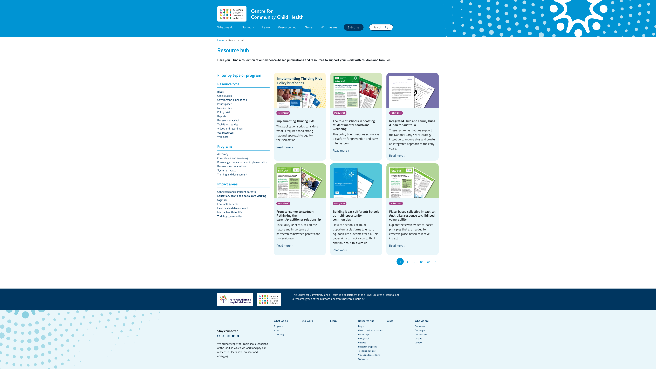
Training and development (232, 174)
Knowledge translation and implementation (242, 162)
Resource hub (287, 27)
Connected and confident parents (236, 192)
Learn (266, 27)
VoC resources (225, 133)
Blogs (220, 92)
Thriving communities (230, 216)
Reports (221, 116)
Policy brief (223, 112)
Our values (420, 326)
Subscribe (353, 27)
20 (428, 261)
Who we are (329, 27)
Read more (283, 147)
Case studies (224, 96)
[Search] (386, 27)
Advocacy (222, 154)
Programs (278, 326)
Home (220, 40)
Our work (248, 27)
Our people (420, 330)
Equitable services (227, 204)
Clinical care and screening (232, 158)
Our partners (421, 334)
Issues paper (224, 104)
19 (421, 261)
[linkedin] (239, 336)
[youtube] (234, 336)
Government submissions (232, 100)
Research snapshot (228, 120)
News (309, 27)
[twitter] (224, 336)
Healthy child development (232, 208)
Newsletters (224, 108)
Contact (418, 342)
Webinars (222, 137)
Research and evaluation (231, 166)
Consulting (279, 334)
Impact (277, 330)
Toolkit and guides (227, 124)
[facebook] (219, 336)
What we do (225, 27)
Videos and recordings (230, 128)
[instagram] (229, 336)
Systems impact (226, 170)
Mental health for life (229, 212)
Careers (418, 338)
